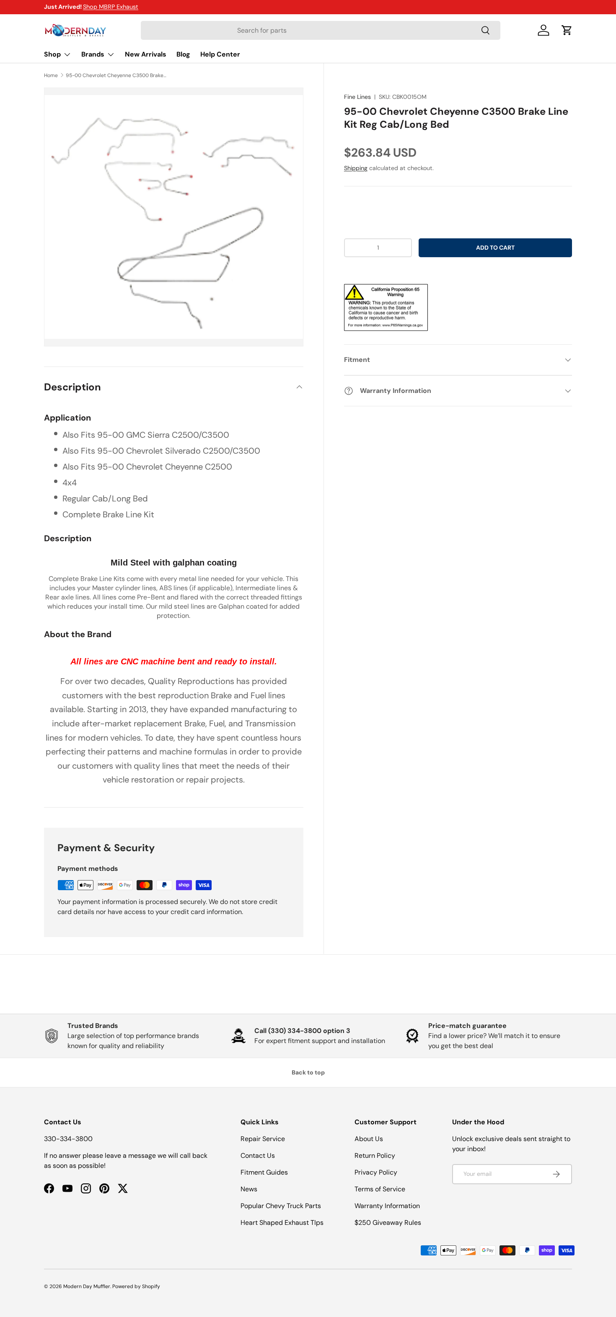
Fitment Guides (264, 1172)
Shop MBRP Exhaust (110, 6)
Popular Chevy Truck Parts (281, 1205)
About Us (369, 1138)
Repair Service (263, 1138)
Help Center (220, 54)
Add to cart (495, 247)
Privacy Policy (376, 1172)
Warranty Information (387, 1205)
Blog (183, 54)
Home (51, 75)
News (249, 1189)
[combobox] (320, 30)
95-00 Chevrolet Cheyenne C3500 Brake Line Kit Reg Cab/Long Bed (116, 75)
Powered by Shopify (136, 1286)
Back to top (308, 1072)
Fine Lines (357, 97)
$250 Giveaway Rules (388, 1222)
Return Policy (375, 1155)
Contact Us (258, 1155)
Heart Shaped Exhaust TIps (282, 1222)
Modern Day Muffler (86, 1286)
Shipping (356, 168)
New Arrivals (145, 54)
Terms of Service (380, 1189)
